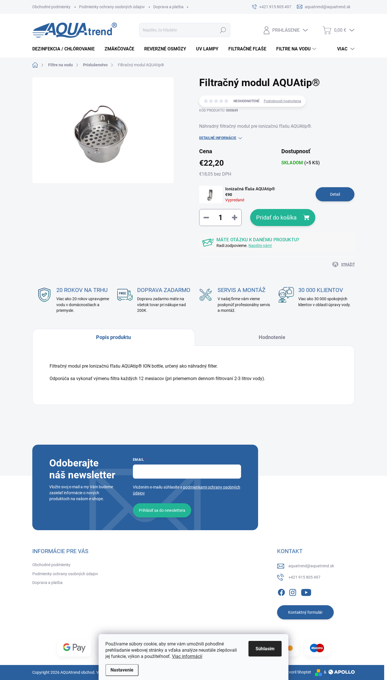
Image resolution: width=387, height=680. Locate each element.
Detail (335, 194)
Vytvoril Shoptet (297, 672)
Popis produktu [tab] (113, 337)
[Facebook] (281, 591)
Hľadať (223, 30)
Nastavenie (121, 670)
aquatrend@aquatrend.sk (311, 566)
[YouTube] (306, 591)
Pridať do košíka (276, 217)
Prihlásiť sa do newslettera (162, 510)
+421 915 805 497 (304, 577)
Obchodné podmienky (51, 7)
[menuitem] (65, 48)
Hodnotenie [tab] (272, 337)
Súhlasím (265, 648)
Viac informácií (187, 656)
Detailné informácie (217, 138)
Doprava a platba (168, 7)
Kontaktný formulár (305, 612)
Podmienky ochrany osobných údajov (112, 7)
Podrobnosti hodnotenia (282, 101)
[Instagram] (292, 591)
